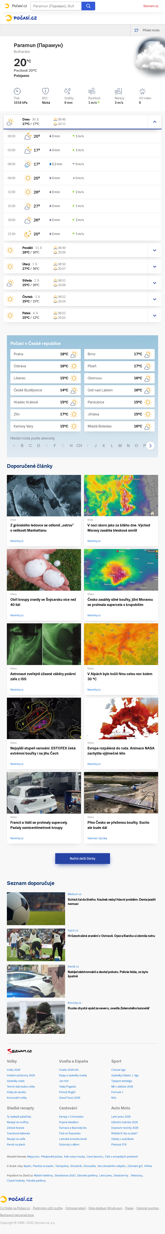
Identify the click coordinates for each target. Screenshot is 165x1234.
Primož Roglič (67, 1092)
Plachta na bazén (43, 1166)
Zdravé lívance (15, 1127)
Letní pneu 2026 (121, 1116)
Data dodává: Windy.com (105, 1208)
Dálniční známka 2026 (124, 1122)
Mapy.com (33, 1156)
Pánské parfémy (36, 1180)
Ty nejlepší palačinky (19, 1116)
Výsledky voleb (15, 1081)
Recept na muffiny (18, 1122)
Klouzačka (90, 1166)
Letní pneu (105, 1175)
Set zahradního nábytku (112, 1166)
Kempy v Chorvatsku (71, 1116)
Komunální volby (17, 1097)
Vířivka (148, 1166)
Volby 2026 (13, 1069)
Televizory (136, 1175)
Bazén (27, 1166)
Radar (129, 1208)
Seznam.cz (150, 6)
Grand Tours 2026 (69, 1097)
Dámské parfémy (87, 1175)
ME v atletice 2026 (122, 1086)
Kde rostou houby (74, 1156)
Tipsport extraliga (121, 1081)
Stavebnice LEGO (65, 1175)
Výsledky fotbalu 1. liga (125, 1075)
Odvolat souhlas (147, 1208)
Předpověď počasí (51, 1156)
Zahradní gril (134, 1166)
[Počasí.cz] (21, 18)
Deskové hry (121, 1175)
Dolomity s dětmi (69, 1144)
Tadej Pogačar (67, 1086)
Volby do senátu (16, 1092)
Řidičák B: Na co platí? (124, 1133)
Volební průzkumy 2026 (21, 1075)
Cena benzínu (95, 1156)
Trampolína (62, 1166)
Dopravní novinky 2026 (124, 1127)
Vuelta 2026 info (69, 1069)
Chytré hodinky (16, 1180)
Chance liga (118, 1069)
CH (79, 445)
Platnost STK (119, 1144)
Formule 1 (117, 1092)
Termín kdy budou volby (21, 1086)
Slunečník (76, 1166)
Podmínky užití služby (48, 1208)
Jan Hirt (64, 1081)
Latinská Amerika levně (73, 1139)
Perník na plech (16, 1144)
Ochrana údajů (76, 1208)
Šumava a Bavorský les (73, 1127)
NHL (114, 1097)
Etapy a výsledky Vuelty (73, 1075)
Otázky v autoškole (122, 1139)
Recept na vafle (16, 1139)
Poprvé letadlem (69, 1122)
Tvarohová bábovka (18, 1133)
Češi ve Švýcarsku (70, 1133)
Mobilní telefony (43, 1175)
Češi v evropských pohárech (121, 1156)
